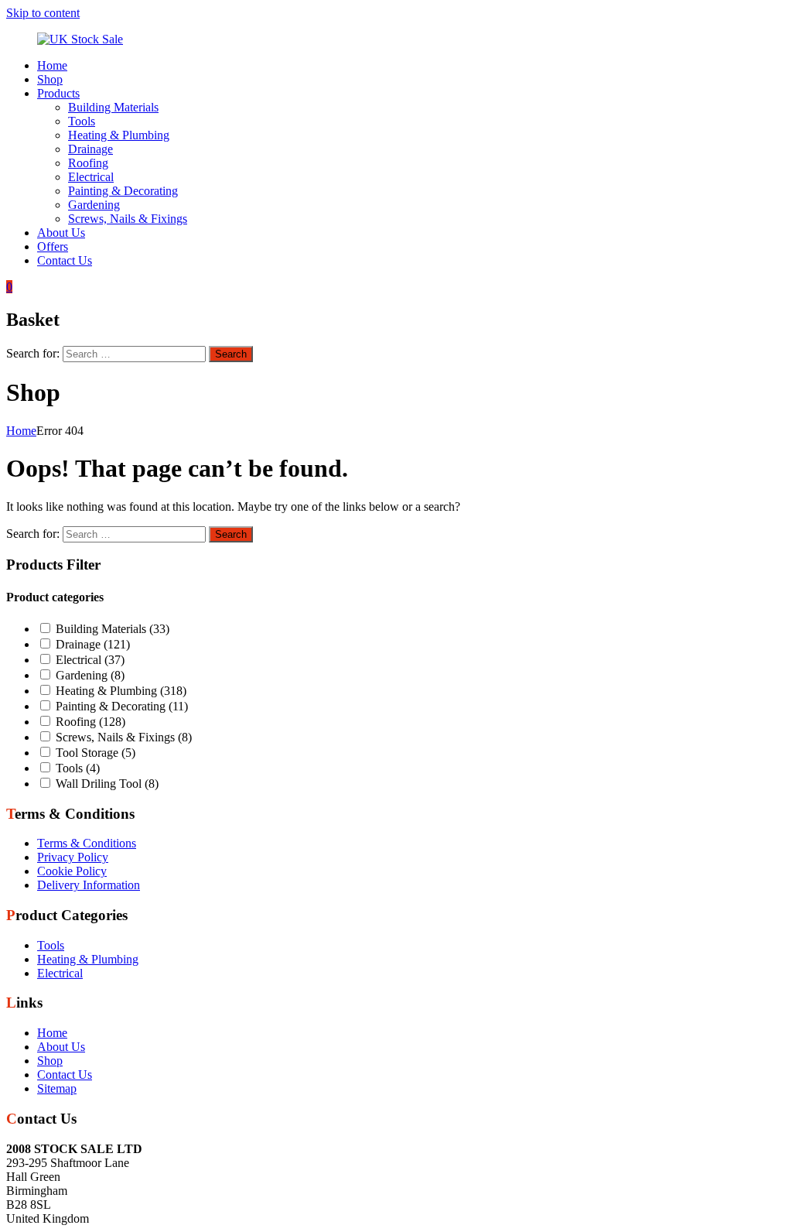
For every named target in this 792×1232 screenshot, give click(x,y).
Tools (81, 121)
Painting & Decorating (123, 190)
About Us (61, 232)
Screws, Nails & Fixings (127, 218)
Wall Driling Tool (107, 783)
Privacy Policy (72, 857)
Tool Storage (95, 752)
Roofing (88, 162)
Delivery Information (88, 884)
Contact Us (64, 260)
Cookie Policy (72, 871)
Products (58, 93)
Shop (50, 79)
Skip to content (43, 12)
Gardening (94, 204)
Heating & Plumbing (118, 135)
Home (52, 65)
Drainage (90, 149)
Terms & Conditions (86, 843)
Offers (52, 246)
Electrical (91, 176)
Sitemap (57, 1088)
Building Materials (113, 107)
